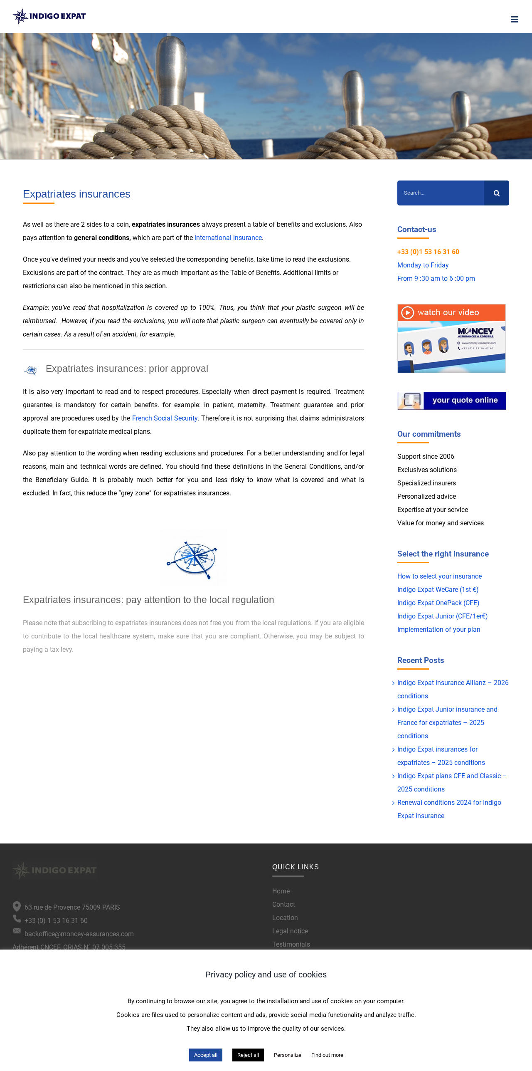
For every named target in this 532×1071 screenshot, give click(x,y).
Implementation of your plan (438, 629)
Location (285, 918)
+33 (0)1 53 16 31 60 (428, 252)
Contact (283, 904)
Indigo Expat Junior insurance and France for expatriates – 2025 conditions (447, 722)
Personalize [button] (287, 1055)
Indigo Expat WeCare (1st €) (438, 590)
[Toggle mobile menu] (515, 19)
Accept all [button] (205, 1055)
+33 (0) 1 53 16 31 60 (54, 921)
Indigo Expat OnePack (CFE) (438, 603)
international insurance (228, 238)
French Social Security (164, 418)
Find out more (327, 1055)
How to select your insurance (439, 576)
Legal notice (290, 931)
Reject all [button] (248, 1055)
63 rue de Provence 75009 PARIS (70, 907)
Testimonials (291, 944)
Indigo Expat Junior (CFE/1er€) (442, 616)
